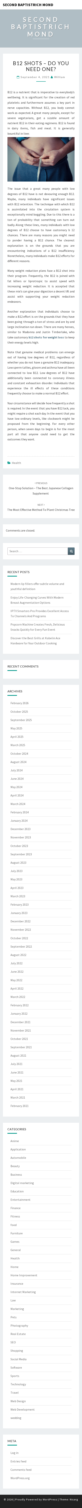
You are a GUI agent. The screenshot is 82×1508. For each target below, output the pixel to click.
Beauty (15, 1166)
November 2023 (20, 837)
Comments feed (20, 1470)
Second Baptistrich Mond (28, 4)
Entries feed (18, 1461)
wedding (15, 1418)
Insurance (16, 1283)
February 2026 (19, 703)
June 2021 (16, 1072)
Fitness (15, 1216)
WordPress (50, 1499)
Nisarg (74, 1499)
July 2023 (16, 871)
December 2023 (20, 829)
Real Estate (18, 1334)
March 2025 (17, 745)
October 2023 (19, 846)
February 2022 (19, 1005)
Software (16, 1367)
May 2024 (16, 787)
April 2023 (16, 888)
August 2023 (18, 862)
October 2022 (19, 938)
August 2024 (18, 762)
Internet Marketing (23, 1292)
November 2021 (20, 1030)
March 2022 (17, 997)
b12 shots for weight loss (46, 337)
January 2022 (18, 1013)
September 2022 (21, 946)
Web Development (22, 1409)
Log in (14, 1453)
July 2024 (16, 770)
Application (18, 1149)
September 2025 (21, 720)
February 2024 (19, 812)
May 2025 (16, 728)
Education (17, 1191)
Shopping (16, 1350)
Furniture (16, 1233)
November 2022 (20, 929)
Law (13, 1300)
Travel (14, 1392)
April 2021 (16, 1089)
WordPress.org (20, 1478)
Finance (15, 1208)
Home (14, 1267)
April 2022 (16, 988)
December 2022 (20, 921)
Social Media (18, 1359)
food (13, 1225)
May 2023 (16, 879)
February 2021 (19, 1106)
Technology (18, 1384)
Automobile (18, 1158)
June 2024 (16, 778)
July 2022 (16, 963)
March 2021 (17, 1097)
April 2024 (16, 795)
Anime (14, 1141)
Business (16, 1174)
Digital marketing (22, 1183)
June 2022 (16, 971)
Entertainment (20, 1200)
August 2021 (18, 1055)
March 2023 (17, 896)
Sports (14, 1376)
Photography (19, 1325)
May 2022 (16, 980)
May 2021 (16, 1081)
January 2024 (18, 820)
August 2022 (18, 955)
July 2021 (16, 1064)
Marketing (17, 1309)
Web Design (18, 1401)
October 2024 (19, 753)
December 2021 (20, 1022)
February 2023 (19, 904)
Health (16, 463)
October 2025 (19, 711)
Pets (13, 1317)
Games (14, 1241)
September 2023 (21, 854)
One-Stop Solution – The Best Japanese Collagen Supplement (41, 488)
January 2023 (18, 913)
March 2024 (17, 804)
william (59, 77)
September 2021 (21, 1047)
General (15, 1250)
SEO (13, 1342)
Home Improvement (23, 1275)
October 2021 (19, 1039)
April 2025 (16, 737)
